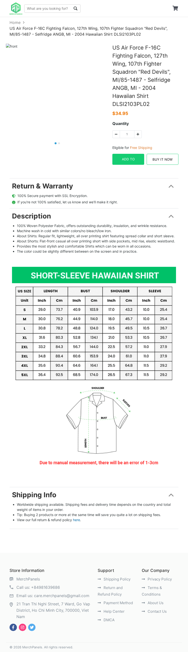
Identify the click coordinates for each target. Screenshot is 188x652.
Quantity (120, 123)
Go (76, 8)
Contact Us (157, 611)
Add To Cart (128, 161)
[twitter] (31, 627)
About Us (155, 602)
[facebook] (13, 627)
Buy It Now (163, 159)
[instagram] (22, 627)
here (76, 520)
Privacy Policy (159, 579)
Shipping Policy (116, 579)
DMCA (109, 620)
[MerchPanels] (16, 8)
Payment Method (118, 602)
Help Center (114, 611)
